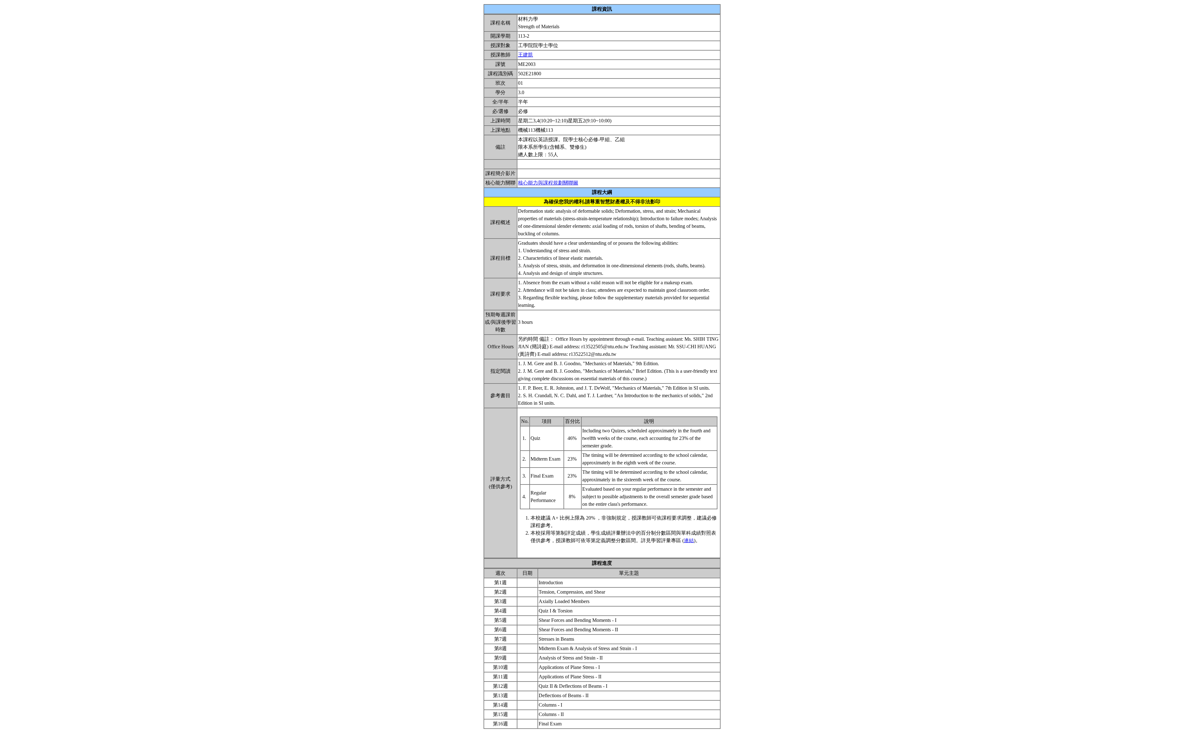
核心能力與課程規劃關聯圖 (548, 182)
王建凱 (525, 54)
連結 (689, 540)
